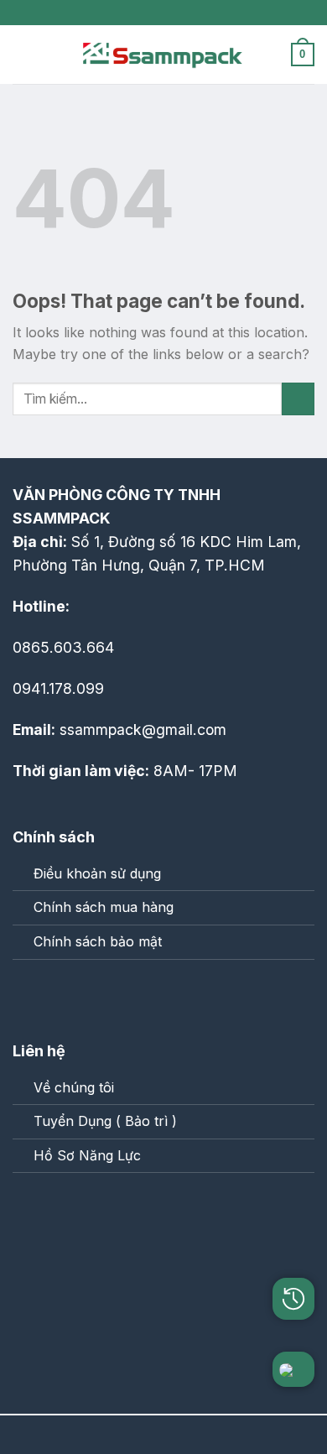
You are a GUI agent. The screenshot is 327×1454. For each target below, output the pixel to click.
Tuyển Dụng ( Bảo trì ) (105, 1121)
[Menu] (23, 54)
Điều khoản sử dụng (97, 873)
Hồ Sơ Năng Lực (87, 1155)
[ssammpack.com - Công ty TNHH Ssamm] (163, 54)
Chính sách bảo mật (98, 941)
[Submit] (298, 399)
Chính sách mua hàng (104, 907)
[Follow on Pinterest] (65, 995)
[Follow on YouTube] (100, 995)
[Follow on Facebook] (30, 995)
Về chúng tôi (74, 1087)
